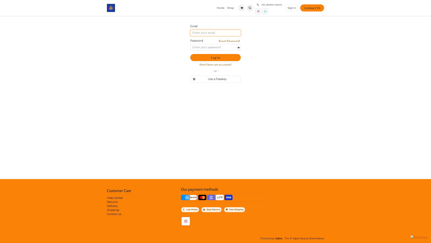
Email (194, 26)
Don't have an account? (216, 64)
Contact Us (312, 8)
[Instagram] (258, 11)
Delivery (112, 206)
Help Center (115, 198)
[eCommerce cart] (241, 7)
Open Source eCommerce (308, 238)
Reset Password (229, 41)
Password (196, 40)
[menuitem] (220, 8)
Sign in (292, 8)
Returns (112, 202)
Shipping (113, 210)
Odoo (279, 238)
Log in (215, 57)
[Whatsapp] (265, 11)
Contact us (114, 214)
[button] (250, 7)
